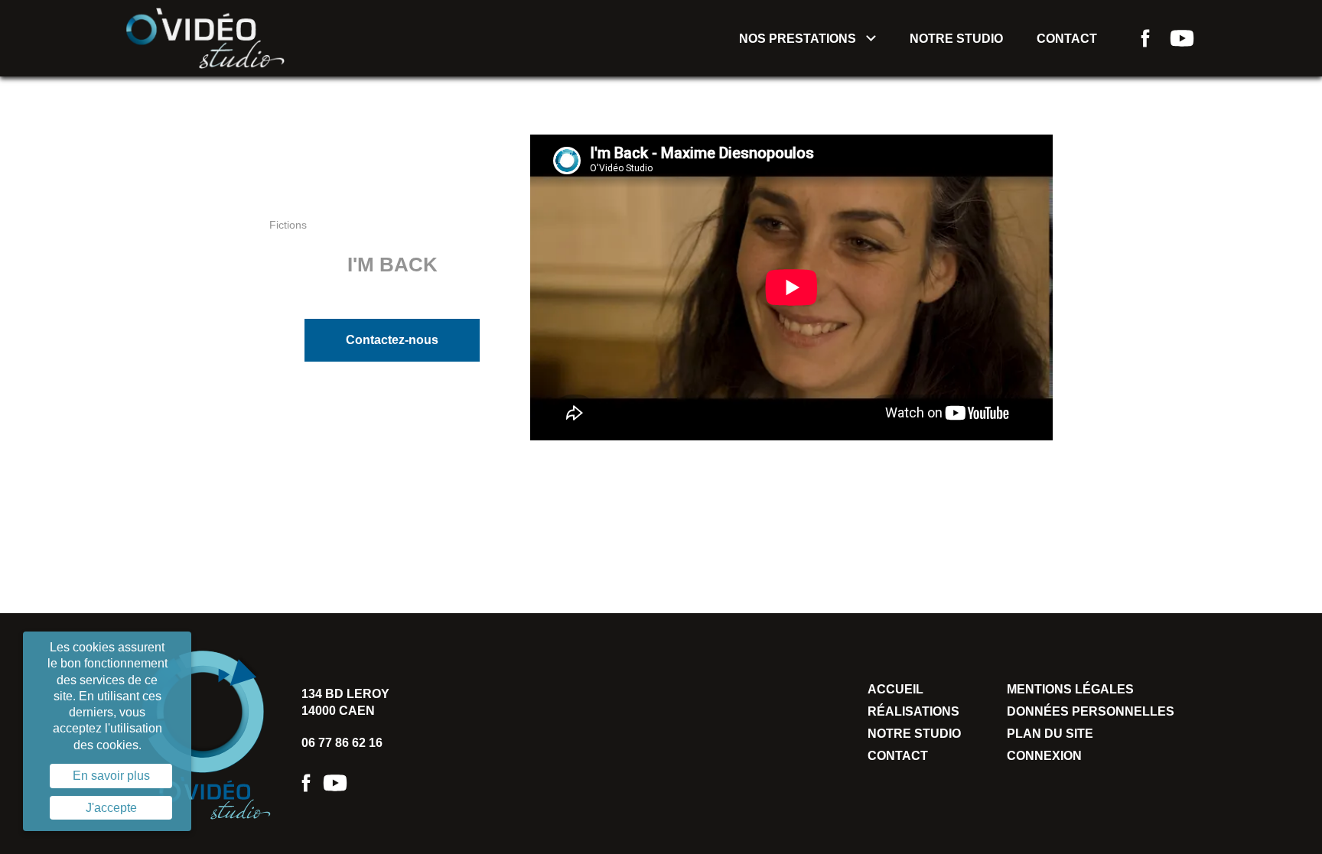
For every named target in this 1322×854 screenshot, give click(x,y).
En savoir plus (111, 775)
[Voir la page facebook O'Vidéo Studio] (1145, 38)
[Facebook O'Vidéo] (306, 782)
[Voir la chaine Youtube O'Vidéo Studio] (1182, 38)
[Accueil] (205, 37)
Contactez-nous (392, 339)
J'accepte (111, 807)
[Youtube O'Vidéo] (335, 782)
